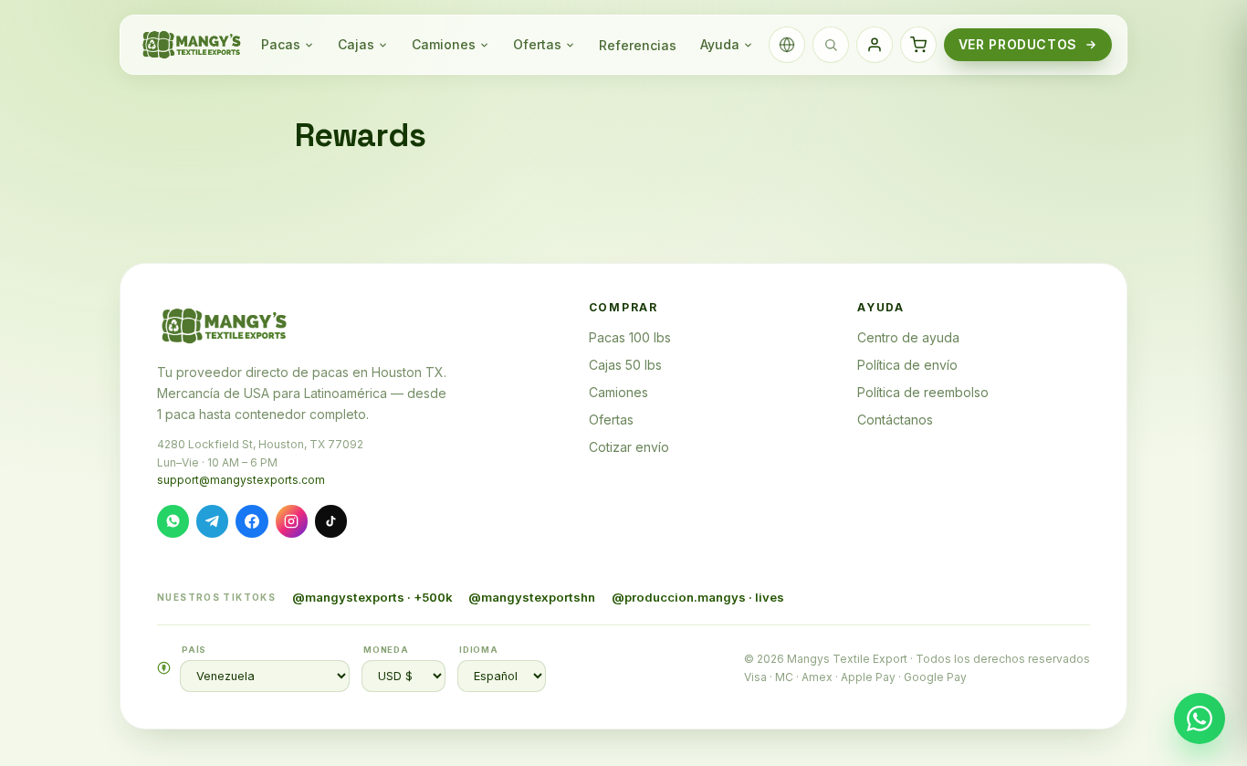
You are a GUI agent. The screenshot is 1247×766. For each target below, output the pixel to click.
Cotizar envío (629, 447)
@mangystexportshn (531, 597)
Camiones (444, 44)
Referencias (637, 45)
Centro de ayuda (908, 337)
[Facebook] (251, 521)
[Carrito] (918, 44)
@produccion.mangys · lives (698, 597)
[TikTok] (331, 521)
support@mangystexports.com (241, 480)
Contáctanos (895, 419)
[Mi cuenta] (874, 44)
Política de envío (907, 365)
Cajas (356, 44)
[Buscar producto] (830, 44)
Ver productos (1018, 44)
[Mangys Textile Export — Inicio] (192, 45)
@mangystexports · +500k (372, 597)
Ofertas (537, 44)
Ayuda (719, 44)
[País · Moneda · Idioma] (787, 44)
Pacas (280, 44)
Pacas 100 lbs (630, 337)
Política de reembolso (923, 392)
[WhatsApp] (173, 521)
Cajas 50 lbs (625, 365)
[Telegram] (212, 521)
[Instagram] (292, 521)
